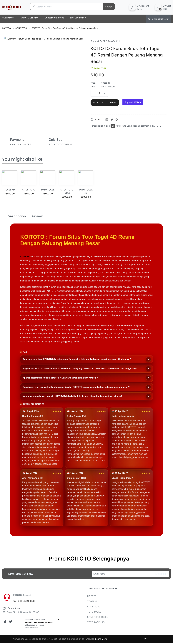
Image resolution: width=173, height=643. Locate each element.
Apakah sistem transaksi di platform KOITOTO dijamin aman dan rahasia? (60, 378)
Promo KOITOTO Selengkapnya (88, 558)
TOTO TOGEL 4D (96, 622)
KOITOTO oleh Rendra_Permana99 (40, 622)
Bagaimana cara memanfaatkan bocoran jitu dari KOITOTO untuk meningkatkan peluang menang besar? (76, 387)
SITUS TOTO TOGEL (97, 617)
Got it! (147, 639)
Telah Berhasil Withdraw (35, 619)
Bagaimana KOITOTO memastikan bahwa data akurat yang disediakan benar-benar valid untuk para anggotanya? (81, 368)
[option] (9, 186)
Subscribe (161, 574)
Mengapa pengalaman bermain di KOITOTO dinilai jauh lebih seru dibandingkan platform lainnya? (72, 396)
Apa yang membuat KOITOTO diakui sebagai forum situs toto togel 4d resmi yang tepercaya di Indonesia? (77, 359)
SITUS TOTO (21, 28)
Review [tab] (37, 216)
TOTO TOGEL (47, 189)
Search (108, 6)
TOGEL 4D (9, 189)
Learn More (101, 638)
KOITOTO (6, 28)
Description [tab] (16, 216)
